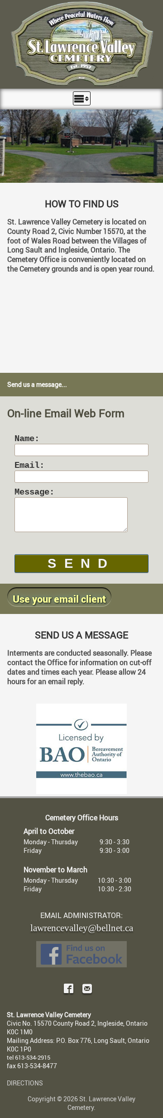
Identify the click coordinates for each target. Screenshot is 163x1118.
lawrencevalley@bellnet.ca (81, 927)
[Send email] (87, 989)
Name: (26, 439)
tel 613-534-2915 (28, 1057)
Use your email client (59, 599)
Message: (34, 492)
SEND (81, 563)
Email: (29, 466)
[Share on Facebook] (68, 989)
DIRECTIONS (25, 1083)
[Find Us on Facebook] (81, 954)
